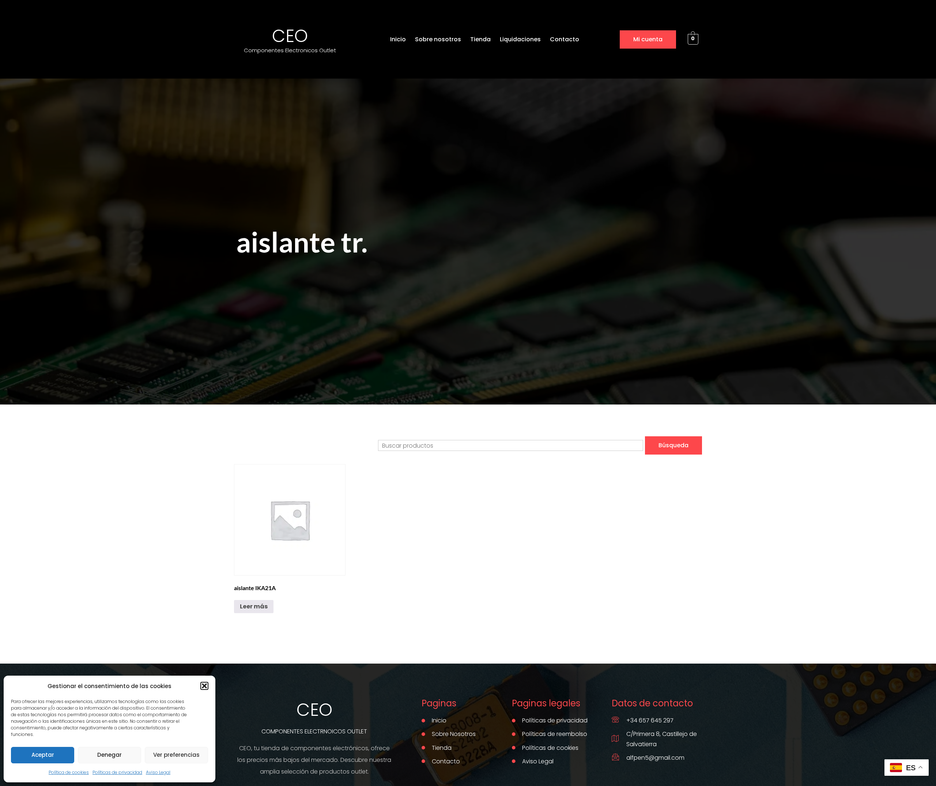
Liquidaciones (520, 39)
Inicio (398, 39)
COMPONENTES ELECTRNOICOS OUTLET (314, 731)
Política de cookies (69, 772)
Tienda (480, 39)
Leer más (254, 606)
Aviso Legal (158, 772)
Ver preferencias (176, 755)
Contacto (564, 39)
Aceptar (42, 755)
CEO (290, 36)
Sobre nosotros (438, 39)
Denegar (109, 755)
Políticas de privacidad (117, 772)
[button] (204, 686)
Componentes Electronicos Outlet (290, 50)
